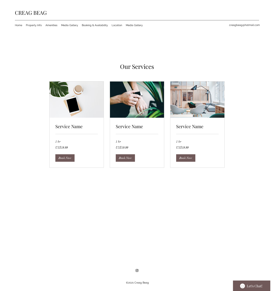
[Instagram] (137, 270)
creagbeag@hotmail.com (244, 25)
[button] (65, 158)
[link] (76, 126)
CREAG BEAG (31, 12)
